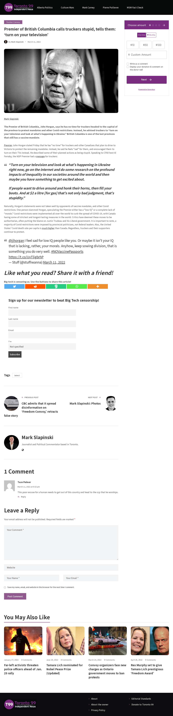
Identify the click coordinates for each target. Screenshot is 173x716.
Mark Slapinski (17, 41)
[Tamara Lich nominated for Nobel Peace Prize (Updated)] (65, 641)
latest (17, 375)
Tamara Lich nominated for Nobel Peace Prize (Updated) (64, 669)
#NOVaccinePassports (67, 251)
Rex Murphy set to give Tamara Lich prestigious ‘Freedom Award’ (147, 669)
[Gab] (56, 286)
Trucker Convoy (13, 22)
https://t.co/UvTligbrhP (26, 256)
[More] (98, 286)
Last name (13, 318)
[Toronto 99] (19, 7)
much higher (48, 228)
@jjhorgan (16, 240)
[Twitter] (14, 286)
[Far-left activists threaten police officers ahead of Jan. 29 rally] (23, 641)
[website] (23, 450)
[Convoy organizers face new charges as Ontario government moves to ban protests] (108, 641)
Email (11, 330)
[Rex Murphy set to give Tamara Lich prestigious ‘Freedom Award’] (150, 641)
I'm (9, 341)
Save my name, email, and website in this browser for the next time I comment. (40, 587)
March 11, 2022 (54, 262)
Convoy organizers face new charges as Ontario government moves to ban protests (107, 671)
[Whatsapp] (77, 286)
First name (13, 307)
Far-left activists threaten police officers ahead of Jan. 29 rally (23, 669)
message (40, 156)
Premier (8, 145)
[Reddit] (35, 286)
